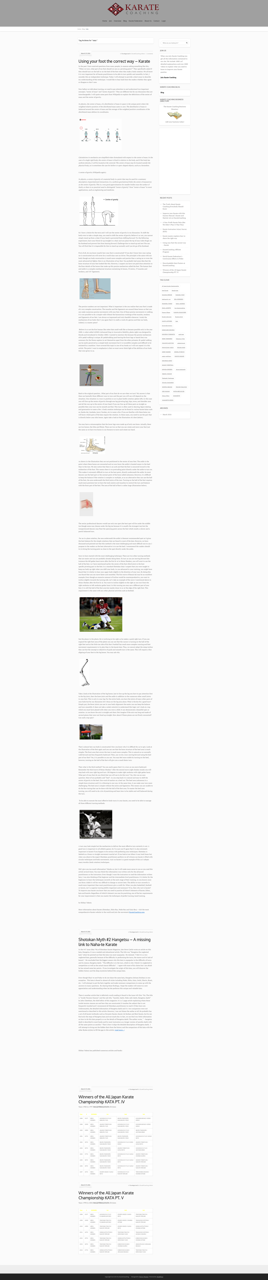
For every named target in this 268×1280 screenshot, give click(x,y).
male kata (181, 334)
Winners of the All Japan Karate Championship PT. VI (174, 271)
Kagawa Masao (166, 312)
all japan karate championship (170, 286)
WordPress (160, 1277)
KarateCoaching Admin (138, 53)
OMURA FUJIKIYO (179, 352)
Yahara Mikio (165, 396)
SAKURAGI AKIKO (167, 360)
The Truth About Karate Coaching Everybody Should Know (173, 206)
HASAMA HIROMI (167, 295)
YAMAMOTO (176, 396)
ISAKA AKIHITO (166, 308)
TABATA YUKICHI (167, 374)
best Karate (165, 290)
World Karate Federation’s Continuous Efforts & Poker (173, 257)
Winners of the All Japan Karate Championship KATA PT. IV (106, 1099)
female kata (175, 290)
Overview (117, 21)
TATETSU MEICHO (167, 387)
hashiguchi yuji (166, 299)
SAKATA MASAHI (179, 356)
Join (110, 21)
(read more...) (119, 1030)
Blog (125, 21)
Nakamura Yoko (180, 339)
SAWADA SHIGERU (167, 369)
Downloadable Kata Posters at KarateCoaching (174, 264)
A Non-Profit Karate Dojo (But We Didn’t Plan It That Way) (174, 223)
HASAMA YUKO (180, 295)
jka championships (180, 308)
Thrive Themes (143, 1277)
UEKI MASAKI (166, 391)
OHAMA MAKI (181, 347)
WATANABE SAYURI (178, 391)
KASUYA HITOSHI (167, 321)
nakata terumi (181, 343)
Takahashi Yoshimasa (168, 378)
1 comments (149, 53)
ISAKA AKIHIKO (180, 303)
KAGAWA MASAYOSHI (180, 312)
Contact (157, 21)
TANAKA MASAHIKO (168, 382)
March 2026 (167, 414)
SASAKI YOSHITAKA (167, 365)
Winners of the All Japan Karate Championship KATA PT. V (106, 1195)
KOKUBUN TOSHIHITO (168, 334)
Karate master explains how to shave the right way (174, 237)
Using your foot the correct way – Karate (114, 61)
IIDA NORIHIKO (178, 299)
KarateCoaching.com (137, 912)
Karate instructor (167, 317)
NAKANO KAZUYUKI (168, 343)
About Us (148, 21)
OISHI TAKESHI (166, 352)
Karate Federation (135, 21)
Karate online (179, 317)
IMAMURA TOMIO (167, 303)
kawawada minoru (167, 325)
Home (104, 21)
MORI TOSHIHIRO (167, 339)
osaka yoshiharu (166, 356)
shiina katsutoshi (181, 369)
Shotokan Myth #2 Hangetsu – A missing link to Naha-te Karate (115, 942)
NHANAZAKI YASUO (168, 347)
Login (164, 21)
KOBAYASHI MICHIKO (168, 330)
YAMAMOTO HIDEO (167, 400)
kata (177, 321)
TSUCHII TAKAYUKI (181, 387)
